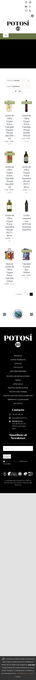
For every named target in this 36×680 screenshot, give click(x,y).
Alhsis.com (18, 485)
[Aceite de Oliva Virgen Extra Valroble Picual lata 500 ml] (9, 152)
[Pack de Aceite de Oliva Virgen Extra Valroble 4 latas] (9, 249)
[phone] (30, 11)
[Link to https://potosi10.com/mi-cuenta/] (32, 16)
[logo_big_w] (18, 334)
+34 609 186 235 (17, 414)
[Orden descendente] (28, 80)
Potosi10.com (20, 480)
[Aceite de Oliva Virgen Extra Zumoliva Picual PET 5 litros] (9, 200)
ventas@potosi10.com (19, 418)
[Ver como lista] (20, 91)
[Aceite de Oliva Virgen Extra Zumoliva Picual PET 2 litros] (26, 152)
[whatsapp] (30, 6)
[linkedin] (26, 6)
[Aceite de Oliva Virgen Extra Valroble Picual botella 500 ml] (26, 100)
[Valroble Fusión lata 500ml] (26, 249)
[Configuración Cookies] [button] (25, 673)
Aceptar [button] (18, 676)
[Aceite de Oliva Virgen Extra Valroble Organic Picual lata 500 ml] (9, 100)
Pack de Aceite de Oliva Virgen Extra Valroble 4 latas (9, 272)
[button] (4, 314)
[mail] (26, 11)
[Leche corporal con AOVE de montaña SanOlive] (26, 200)
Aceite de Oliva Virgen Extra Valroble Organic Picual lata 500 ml (9, 127)
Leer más (31, 665)
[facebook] (26, 2)
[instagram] (30, 2)
